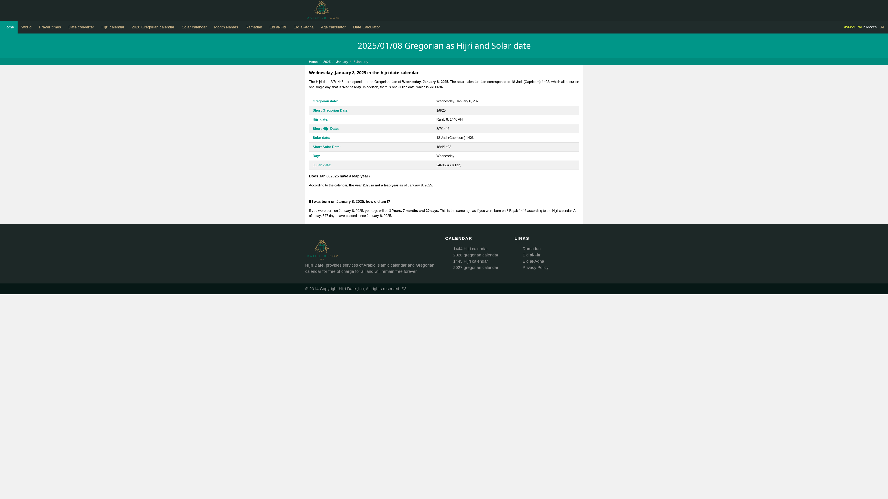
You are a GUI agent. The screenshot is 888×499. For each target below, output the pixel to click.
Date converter (81, 27)
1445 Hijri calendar (470, 261)
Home (9, 27)
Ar (882, 27)
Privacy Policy (536, 267)
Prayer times (50, 27)
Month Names (226, 27)
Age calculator (333, 27)
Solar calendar (194, 27)
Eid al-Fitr (277, 27)
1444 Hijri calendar (470, 248)
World (26, 27)
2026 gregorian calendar (475, 255)
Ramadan (254, 27)
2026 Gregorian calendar (153, 27)
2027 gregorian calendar (475, 267)
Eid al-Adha (304, 27)
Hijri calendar (113, 27)
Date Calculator (366, 27)
